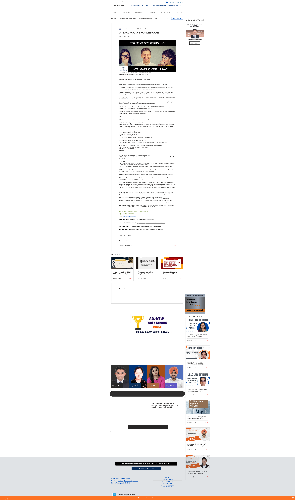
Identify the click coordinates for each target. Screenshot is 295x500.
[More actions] (175, 29)
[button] (167, 18)
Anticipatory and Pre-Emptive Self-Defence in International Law (146, 273)
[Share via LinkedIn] (127, 240)
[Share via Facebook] (119, 240)
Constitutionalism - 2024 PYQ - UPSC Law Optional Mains (122, 273)
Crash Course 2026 (167, 479)
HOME (167, 477)
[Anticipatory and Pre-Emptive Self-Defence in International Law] (147, 263)
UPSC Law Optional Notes (145, 18)
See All (181, 254)
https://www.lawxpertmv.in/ (172, 5)
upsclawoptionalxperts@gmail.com (128, 481)
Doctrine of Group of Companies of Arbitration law (172, 273)
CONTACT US (167, 487)
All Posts (113, 18)
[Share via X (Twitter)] (123, 240)
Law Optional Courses (167, 485)
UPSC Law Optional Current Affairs (127, 18)
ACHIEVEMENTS (167, 481)
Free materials (167, 483)
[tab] (147, 394)
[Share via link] (131, 240)
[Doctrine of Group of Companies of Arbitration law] (172, 263)
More (156, 18)
